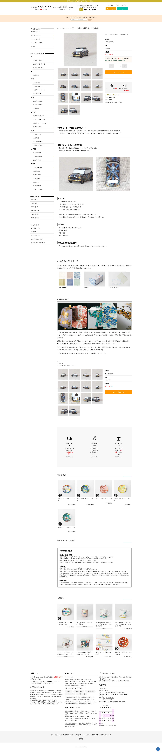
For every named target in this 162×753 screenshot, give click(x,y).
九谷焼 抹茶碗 (37, 93)
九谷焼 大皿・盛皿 (38, 67)
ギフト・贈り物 (35, 39)
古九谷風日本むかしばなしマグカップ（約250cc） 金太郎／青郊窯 (123, 624)
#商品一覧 (107, 34)
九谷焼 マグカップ (38, 116)
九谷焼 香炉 (36, 182)
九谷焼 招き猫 (37, 185)
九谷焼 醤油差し (37, 156)
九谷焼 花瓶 (36, 171)
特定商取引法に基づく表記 (70, 735)
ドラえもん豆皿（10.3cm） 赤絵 (103, 498)
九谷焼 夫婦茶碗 (37, 104)
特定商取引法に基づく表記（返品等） (114, 102)
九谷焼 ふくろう (37, 189)
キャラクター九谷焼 (36, 42)
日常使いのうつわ (36, 35)
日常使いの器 (77, 17)
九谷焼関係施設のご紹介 (38, 242)
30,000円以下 (35, 214)
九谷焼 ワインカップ (39, 145)
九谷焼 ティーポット (39, 90)
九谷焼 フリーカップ (39, 119)
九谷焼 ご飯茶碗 (37, 101)
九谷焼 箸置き (37, 152)
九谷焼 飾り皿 (37, 174)
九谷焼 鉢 (36, 75)
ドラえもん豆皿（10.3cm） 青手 (66, 527)
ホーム (59, 361)
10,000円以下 (35, 210)
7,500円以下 (34, 207)
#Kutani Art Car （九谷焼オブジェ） (119, 34)
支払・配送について (56, 735)
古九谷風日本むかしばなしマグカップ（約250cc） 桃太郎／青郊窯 (104, 624)
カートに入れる (118, 72)
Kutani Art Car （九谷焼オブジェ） (67, 365)
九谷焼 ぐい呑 (37, 134)
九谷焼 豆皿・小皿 (38, 60)
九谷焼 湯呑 (36, 82)
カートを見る (110, 8)
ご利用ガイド (112, 5)
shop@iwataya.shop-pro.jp (117, 701)
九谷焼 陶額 (36, 178)
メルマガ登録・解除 (36, 239)
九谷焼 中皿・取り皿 (39, 64)
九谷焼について (35, 228)
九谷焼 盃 (36, 138)
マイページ (123, 8)
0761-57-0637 (90, 9)
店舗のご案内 (102, 688)
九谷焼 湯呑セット (38, 86)
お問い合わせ (92, 17)
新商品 (33, 46)
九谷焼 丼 (36, 108)
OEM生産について (105, 735)
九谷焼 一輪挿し (37, 167)
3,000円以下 (34, 199)
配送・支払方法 (121, 5)
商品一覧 (61, 363)
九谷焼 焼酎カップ (38, 141)
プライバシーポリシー (110, 680)
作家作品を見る (35, 31)
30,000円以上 (35, 218)
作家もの (85, 17)
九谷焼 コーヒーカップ (39, 123)
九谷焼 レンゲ (37, 160)
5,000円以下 (34, 203)
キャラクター (69, 17)
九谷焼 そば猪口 (37, 126)
